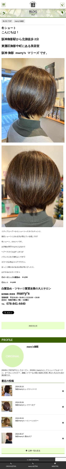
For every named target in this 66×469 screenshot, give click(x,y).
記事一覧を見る (34, 451)
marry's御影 (19, 21)
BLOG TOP (7, 21)
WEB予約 (55, 466)
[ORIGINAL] (33, 4)
